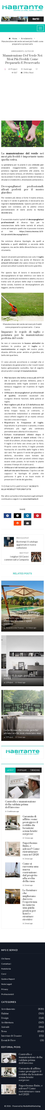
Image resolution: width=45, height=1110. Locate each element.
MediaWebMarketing (32, 1106)
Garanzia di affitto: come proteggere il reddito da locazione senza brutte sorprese (30, 825)
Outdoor (29, 51)
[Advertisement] (22, 97)
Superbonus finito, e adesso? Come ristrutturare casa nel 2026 (31, 849)
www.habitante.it (30, 499)
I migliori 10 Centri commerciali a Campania (16, 556)
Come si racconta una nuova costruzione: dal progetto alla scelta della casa (30, 872)
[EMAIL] (27, 522)
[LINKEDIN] (27, 515)
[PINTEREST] (37, 515)
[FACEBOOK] (7, 515)
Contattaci (6, 963)
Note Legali (6, 984)
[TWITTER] (17, 515)
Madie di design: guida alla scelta (19, 677)
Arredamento (17, 51)
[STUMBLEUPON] (17, 523)
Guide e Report (8, 979)
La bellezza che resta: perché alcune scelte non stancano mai (22, 732)
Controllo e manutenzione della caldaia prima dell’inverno (20, 804)
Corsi (3, 974)
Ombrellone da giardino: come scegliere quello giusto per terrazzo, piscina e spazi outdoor (22, 619)
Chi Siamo (5, 958)
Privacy (4, 989)
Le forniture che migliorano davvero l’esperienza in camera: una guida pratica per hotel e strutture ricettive (30, 905)
